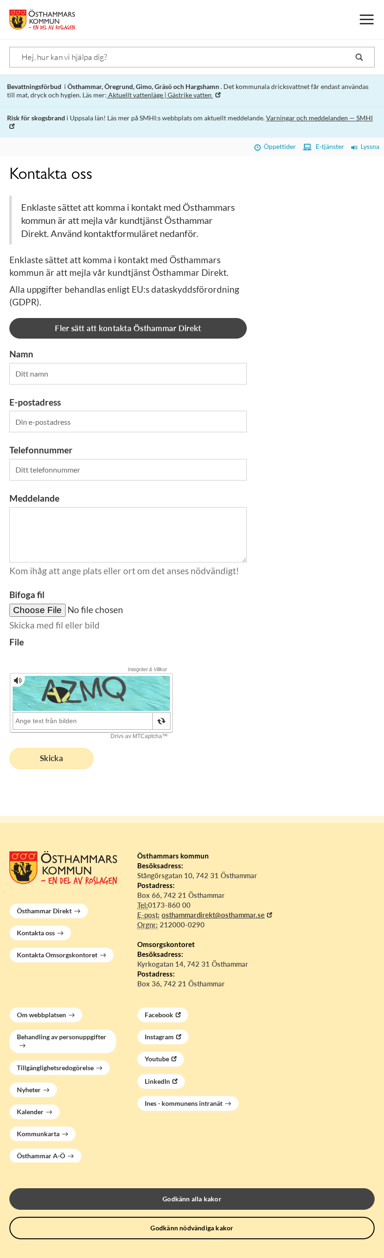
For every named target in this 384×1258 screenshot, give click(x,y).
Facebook (159, 1015)
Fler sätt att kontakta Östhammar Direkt (128, 328)
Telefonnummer (41, 449)
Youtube (157, 1059)
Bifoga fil (26, 594)
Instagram (159, 1037)
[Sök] (359, 57)
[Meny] (366, 19)
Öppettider (278, 146)
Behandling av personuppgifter (61, 1037)
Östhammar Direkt (44, 911)
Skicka (51, 758)
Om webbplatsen (41, 1015)
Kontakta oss (36, 933)
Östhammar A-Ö (41, 1156)
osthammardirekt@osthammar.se (213, 914)
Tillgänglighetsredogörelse (55, 1068)
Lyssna (368, 146)
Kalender (30, 1112)
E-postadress (35, 402)
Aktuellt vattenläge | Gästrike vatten (160, 95)
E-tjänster (327, 146)
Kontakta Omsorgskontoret (57, 955)
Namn (21, 353)
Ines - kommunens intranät (183, 1103)
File (16, 641)
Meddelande (34, 498)
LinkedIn (157, 1081)
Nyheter (29, 1090)
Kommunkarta (38, 1134)
